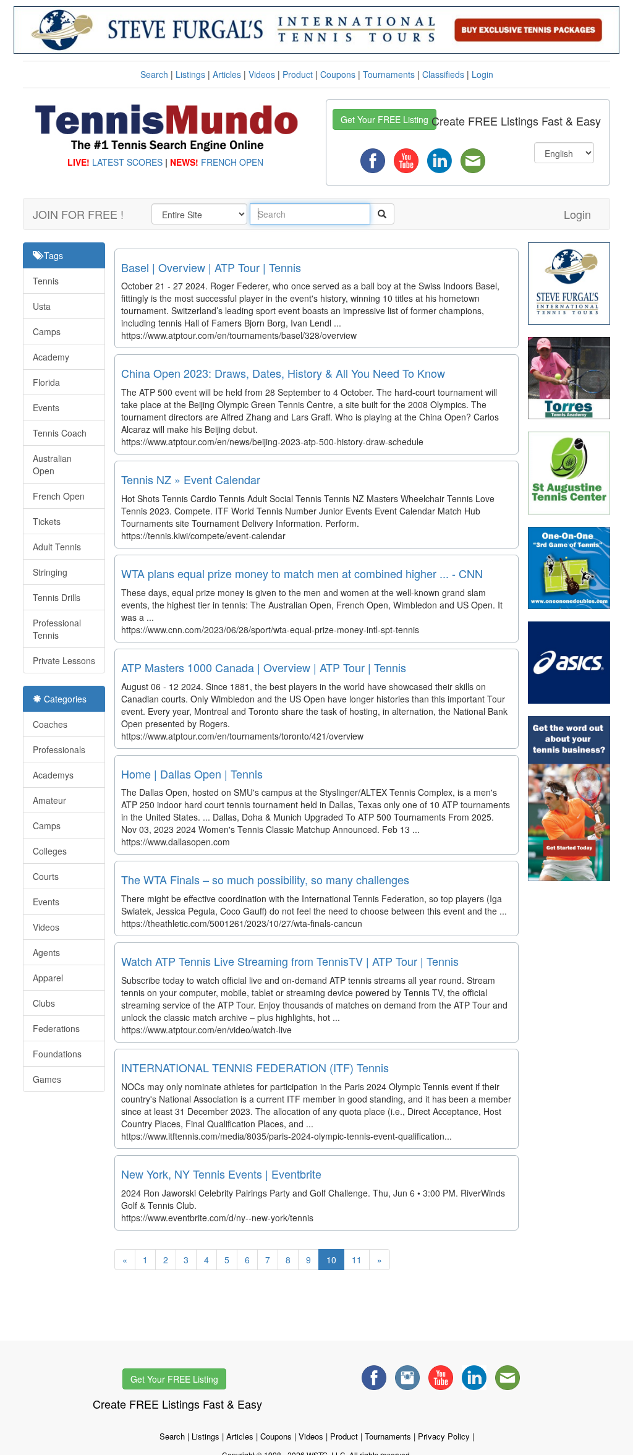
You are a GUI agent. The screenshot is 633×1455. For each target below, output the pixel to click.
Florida (46, 382)
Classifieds (443, 74)
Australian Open (52, 464)
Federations (56, 1028)
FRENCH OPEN (232, 162)
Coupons (337, 74)
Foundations (57, 1054)
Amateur (49, 800)
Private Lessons (64, 660)
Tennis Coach (60, 433)
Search (154, 74)
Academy (51, 357)
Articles (227, 74)
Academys (53, 775)
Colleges (50, 851)
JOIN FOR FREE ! (78, 214)
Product (298, 74)
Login (482, 74)
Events (46, 407)
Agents (46, 952)
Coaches (50, 724)
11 (357, 1259)
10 (331, 1259)
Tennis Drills (56, 597)
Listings (190, 74)
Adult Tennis (57, 546)
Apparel (48, 977)
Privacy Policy (444, 1436)
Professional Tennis (57, 629)
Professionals (59, 749)
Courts (46, 876)
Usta (42, 306)
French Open (59, 496)
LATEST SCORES (127, 162)
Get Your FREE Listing (384, 119)
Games (47, 1079)
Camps (47, 331)
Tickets (47, 521)
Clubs (44, 1003)
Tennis (46, 281)
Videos (262, 74)
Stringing (50, 572)
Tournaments (389, 74)
